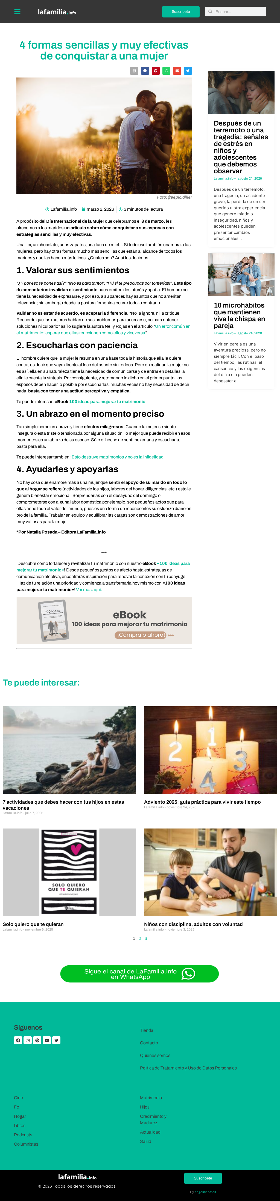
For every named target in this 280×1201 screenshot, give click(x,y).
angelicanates (205, 1192)
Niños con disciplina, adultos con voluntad (193, 924)
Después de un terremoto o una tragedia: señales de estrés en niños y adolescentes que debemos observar (241, 147)
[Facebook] (18, 1040)
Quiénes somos (155, 1055)
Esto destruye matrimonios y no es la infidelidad (118, 457)
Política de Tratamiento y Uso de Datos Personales (188, 1068)
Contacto (149, 1043)
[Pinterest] (37, 1040)
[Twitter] (56, 1040)
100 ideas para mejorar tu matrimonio (107, 401)
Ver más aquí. (89, 589)
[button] (134, 71)
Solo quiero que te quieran (33, 924)
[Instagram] (28, 1040)
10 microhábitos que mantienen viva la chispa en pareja (239, 315)
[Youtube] (47, 1040)
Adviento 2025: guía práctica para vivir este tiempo (202, 802)
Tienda (146, 1030)
